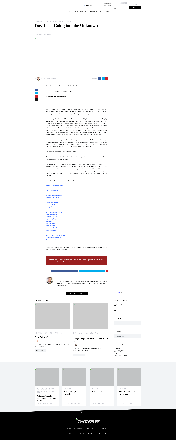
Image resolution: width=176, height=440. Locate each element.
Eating (45, 332)
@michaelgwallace (135, 2)
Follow (134, 7)
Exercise (83, 12)
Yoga (38, 392)
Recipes (75, 12)
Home (68, 12)
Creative (84, 332)
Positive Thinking (48, 21)
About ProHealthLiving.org (83, 428)
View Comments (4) (76, 293)
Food (56, 332)
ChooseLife (38, 21)
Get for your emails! (121, 292)
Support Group (66, 21)
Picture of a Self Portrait (101, 392)
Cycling (90, 332)
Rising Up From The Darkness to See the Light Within (46, 398)
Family (75, 333)
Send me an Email (102, 428)
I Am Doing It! (41, 337)
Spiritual (58, 21)
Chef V (107, 12)
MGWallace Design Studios (97, 433)
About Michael (95, 12)
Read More (39, 350)
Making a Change (89, 114)
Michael (43, 78)
